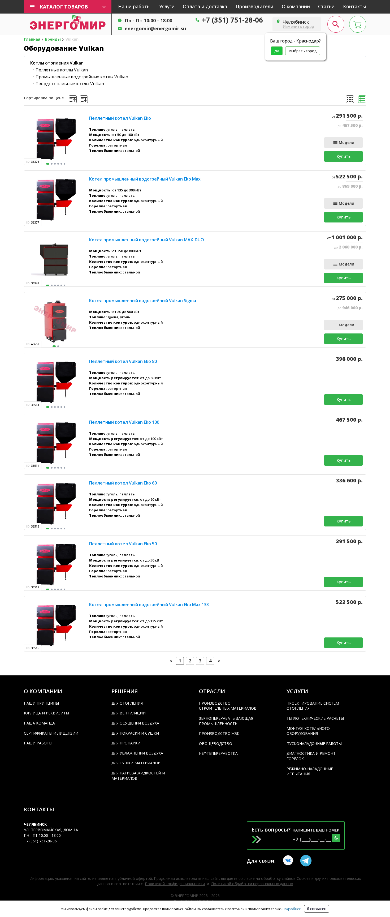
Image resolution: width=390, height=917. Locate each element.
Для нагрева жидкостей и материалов (138, 775)
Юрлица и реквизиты (46, 712)
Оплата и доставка (205, 6)
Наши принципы (41, 703)
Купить (343, 156)
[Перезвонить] (336, 838)
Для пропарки (125, 742)
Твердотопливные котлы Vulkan (70, 84)
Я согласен (316, 908)
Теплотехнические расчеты (315, 718)
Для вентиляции (128, 712)
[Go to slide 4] (58, 164)
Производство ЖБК (219, 733)
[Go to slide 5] (61, 164)
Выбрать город (303, 50)
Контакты (354, 6)
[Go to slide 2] (52, 164)
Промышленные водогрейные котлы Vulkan (82, 77)
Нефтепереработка (218, 753)
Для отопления (127, 703)
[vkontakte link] (289, 861)
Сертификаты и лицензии (51, 733)
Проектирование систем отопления (313, 706)
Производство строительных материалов (228, 706)
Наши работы (134, 6)
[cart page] (357, 24)
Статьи (326, 6)
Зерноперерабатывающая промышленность (226, 721)
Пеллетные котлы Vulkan (62, 70)
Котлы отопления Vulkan (57, 63)
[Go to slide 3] (55, 164)
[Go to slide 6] (64, 164)
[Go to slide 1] (47, 164)
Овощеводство (215, 743)
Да (276, 50)
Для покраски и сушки (135, 733)
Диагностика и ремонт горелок (311, 756)
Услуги (167, 6)
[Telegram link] (306, 861)
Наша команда (39, 723)
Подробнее (291, 909)
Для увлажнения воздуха (137, 753)
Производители (254, 6)
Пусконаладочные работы (314, 743)
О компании (296, 6)
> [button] (219, 661)
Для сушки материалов (136, 762)
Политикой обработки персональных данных (252, 883)
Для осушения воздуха (135, 723)
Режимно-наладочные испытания (310, 771)
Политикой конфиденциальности (175, 883)
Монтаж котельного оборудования (308, 731)
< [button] (171, 661)
